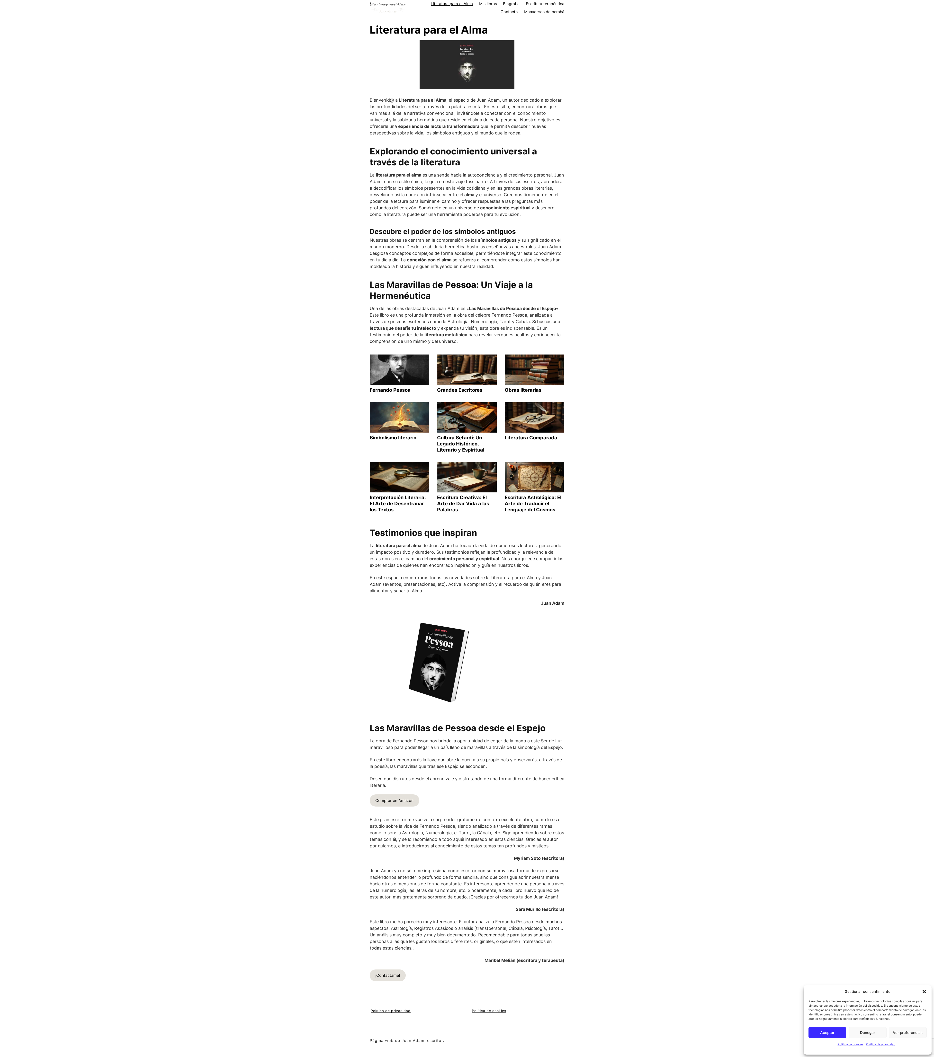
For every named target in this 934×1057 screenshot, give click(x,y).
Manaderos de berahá (544, 11)
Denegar (867, 1032)
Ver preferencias (908, 1032)
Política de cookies (850, 1044)
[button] (924, 991)
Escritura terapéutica (545, 3)
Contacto (509, 11)
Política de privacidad (880, 1044)
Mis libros (488, 3)
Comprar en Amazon (394, 800)
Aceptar (827, 1032)
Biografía (511, 3)
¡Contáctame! (387, 975)
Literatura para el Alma (452, 3)
